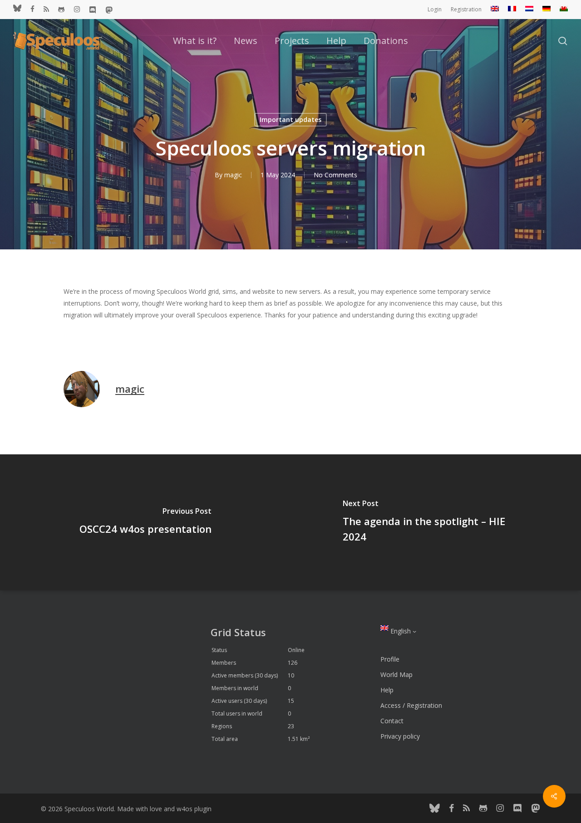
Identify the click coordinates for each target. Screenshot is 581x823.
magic (233, 174)
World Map (396, 674)
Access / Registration (411, 705)
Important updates (290, 119)
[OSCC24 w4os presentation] (145, 522)
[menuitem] (495, 10)
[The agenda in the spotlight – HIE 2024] (435, 522)
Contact (392, 720)
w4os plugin (194, 808)
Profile (389, 659)
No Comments (335, 174)
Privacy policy (400, 736)
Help (387, 690)
